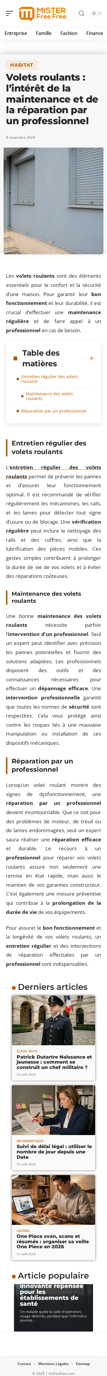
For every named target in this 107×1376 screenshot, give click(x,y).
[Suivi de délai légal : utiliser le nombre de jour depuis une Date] (53, 1110)
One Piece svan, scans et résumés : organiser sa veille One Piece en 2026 (53, 1241)
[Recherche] (81, 13)
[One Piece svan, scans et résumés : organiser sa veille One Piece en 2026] (53, 1200)
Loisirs (23, 1230)
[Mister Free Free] (43, 13)
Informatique (30, 1141)
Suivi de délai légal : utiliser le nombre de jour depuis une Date (54, 1152)
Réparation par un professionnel (53, 411)
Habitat (21, 65)
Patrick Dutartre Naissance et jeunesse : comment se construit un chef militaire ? (54, 1062)
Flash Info (27, 1051)
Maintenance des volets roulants (49, 396)
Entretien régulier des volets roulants (49, 379)
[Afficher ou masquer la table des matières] (91, 358)
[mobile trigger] (11, 13)
